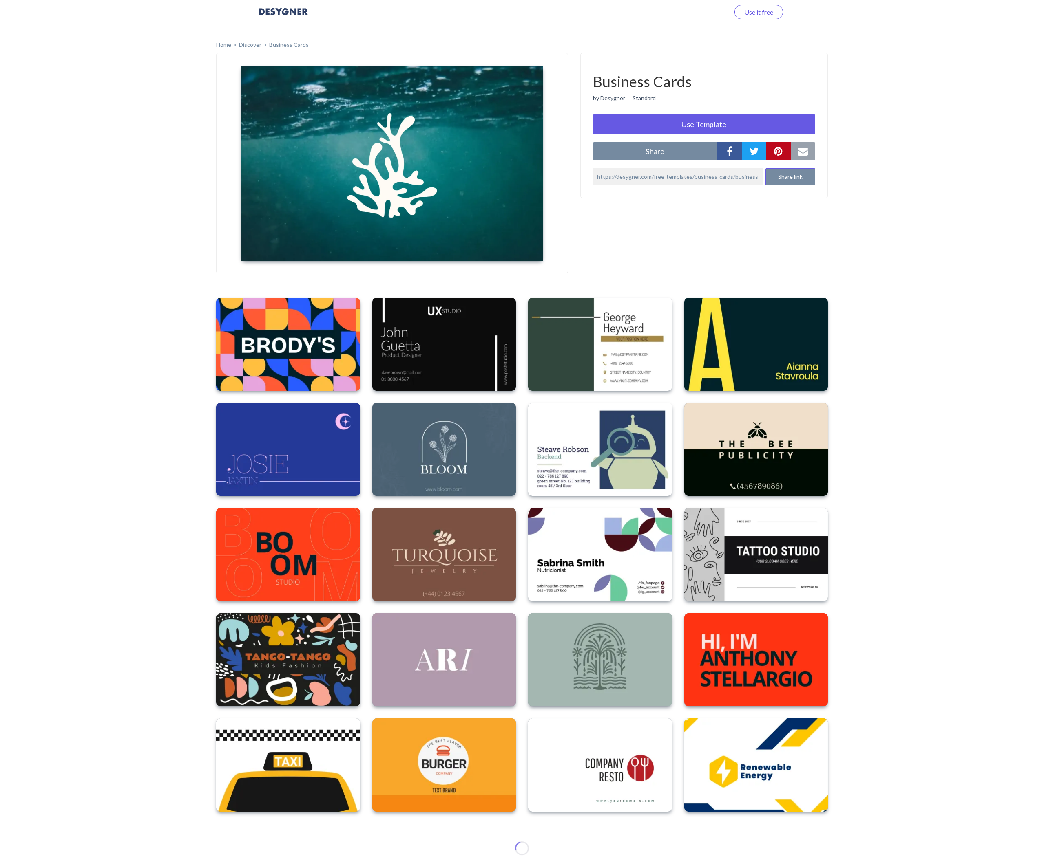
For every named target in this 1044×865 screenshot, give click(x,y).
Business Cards (289, 44)
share (655, 151)
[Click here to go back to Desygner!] (283, 17)
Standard (644, 98)
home (223, 44)
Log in (710, 12)
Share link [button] (790, 176)
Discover (250, 44)
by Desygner (609, 98)
